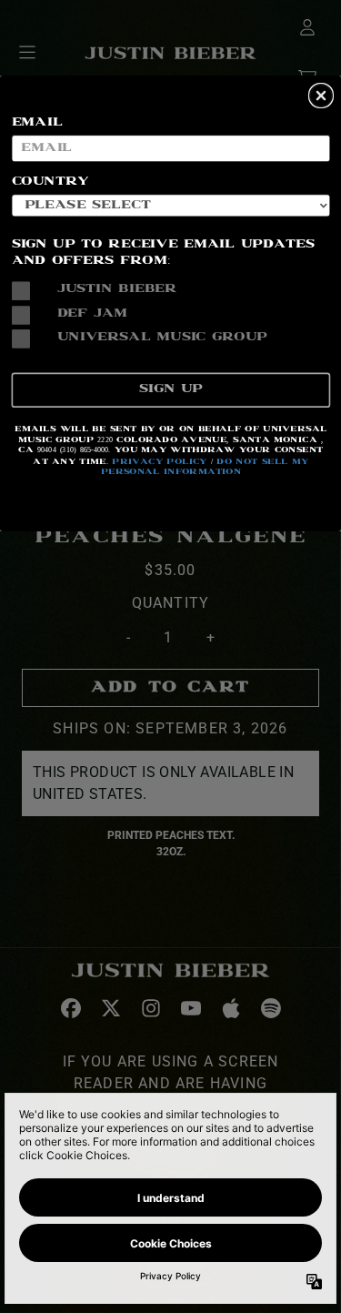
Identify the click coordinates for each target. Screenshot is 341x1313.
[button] (321, 95)
